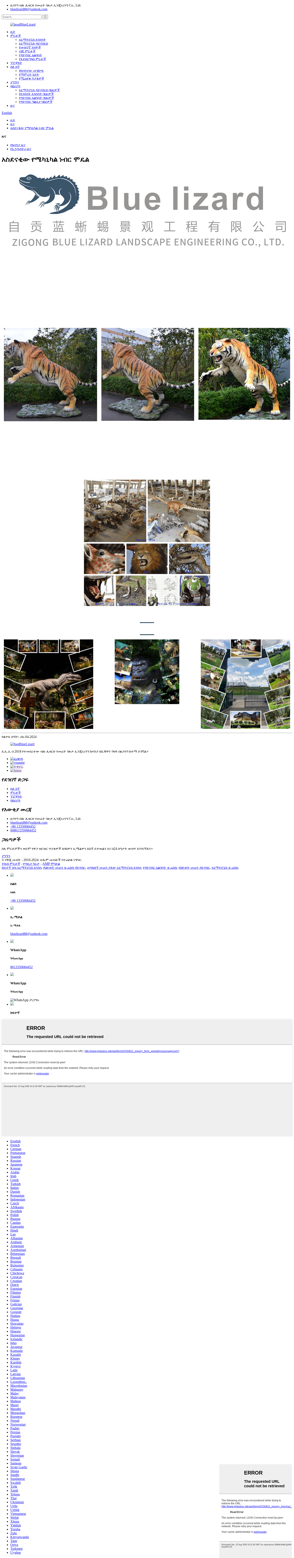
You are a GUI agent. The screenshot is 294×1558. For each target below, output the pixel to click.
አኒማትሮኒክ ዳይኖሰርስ (33, 43)
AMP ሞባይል (51, 864)
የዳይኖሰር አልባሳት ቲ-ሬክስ (160, 867)
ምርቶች (15, 36)
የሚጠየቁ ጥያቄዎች (31, 78)
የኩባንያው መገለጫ (31, 70)
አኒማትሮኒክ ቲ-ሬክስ (225, 867)
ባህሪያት (15, 86)
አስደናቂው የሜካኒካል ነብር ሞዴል (32, 128)
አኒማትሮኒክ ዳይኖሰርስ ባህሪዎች (39, 90)
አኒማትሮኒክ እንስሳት (32, 39)
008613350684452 (23, 830)
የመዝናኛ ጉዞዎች (30, 47)
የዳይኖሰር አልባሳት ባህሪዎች (36, 98)
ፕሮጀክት (16, 63)
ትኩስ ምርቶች (11, 864)
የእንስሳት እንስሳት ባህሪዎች (36, 94)
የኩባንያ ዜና (17, 145)
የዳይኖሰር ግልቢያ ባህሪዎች (36, 101)
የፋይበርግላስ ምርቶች (32, 59)
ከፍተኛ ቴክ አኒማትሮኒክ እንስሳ (22, 867)
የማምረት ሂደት (29, 74)
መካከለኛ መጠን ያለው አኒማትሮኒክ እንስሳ (114, 867)
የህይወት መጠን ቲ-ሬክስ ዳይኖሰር (64, 867)
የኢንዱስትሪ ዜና (20, 149)
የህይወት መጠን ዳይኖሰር (194, 867)
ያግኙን (14, 82)
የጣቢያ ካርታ (31, 864)
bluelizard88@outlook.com (28, 9)
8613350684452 (21, 967)
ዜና (12, 105)
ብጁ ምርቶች (27, 51)
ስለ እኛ (15, 67)
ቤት (12, 32)
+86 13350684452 (23, 826)
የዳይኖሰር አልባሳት (30, 55)
